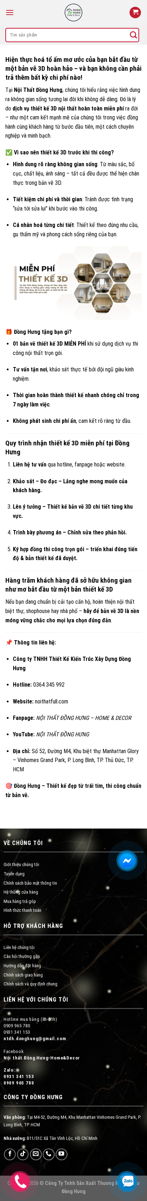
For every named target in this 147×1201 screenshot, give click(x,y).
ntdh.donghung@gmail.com (35, 1038)
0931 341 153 (19, 1076)
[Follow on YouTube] (61, 1154)
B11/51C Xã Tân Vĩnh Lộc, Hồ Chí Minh (50, 1138)
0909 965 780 (19, 1083)
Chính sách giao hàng (23, 975)
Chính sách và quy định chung (30, 984)
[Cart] (135, 13)
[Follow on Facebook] (10, 1154)
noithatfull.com (51, 701)
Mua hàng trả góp (20, 901)
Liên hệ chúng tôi (19, 947)
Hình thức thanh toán (22, 910)
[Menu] (9, 12)
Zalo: (9, 1070)
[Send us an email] (36, 1154)
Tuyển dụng (14, 873)
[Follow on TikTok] (23, 1154)
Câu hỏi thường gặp (22, 956)
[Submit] (133, 35)
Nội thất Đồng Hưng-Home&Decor (42, 1058)
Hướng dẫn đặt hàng (22, 965)
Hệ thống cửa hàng (21, 892)
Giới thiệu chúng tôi (21, 864)
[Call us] (49, 1154)
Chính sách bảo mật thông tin (30, 883)
